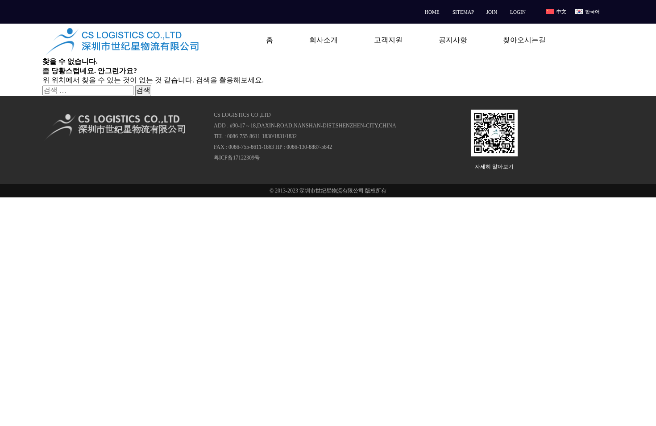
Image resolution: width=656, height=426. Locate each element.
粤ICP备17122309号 (237, 158)
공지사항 (453, 40)
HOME (432, 12)
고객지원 (388, 40)
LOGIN (518, 12)
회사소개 (323, 40)
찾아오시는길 (524, 40)
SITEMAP (463, 12)
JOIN (491, 12)
